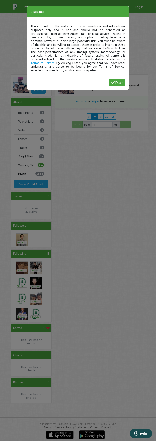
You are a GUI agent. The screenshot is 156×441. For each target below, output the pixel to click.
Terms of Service (43, 62)
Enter (119, 82)
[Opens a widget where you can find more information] (141, 434)
